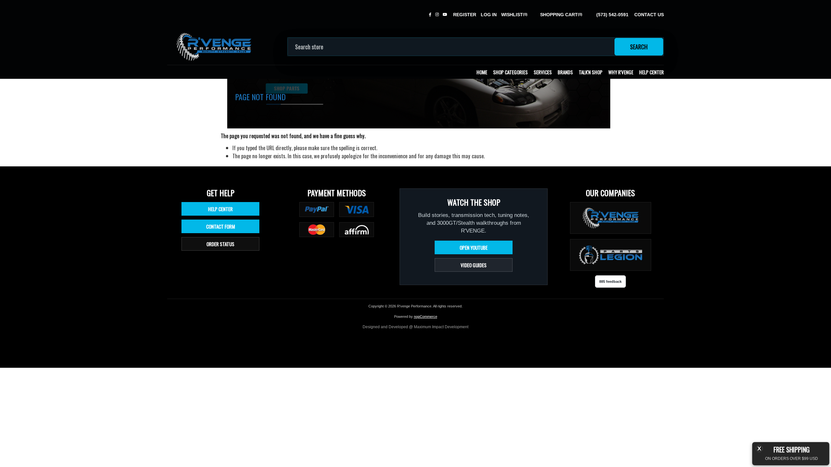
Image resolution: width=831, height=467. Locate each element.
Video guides (474, 265)
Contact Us (649, 14)
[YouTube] (445, 14)
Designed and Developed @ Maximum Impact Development (415, 327)
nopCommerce (425, 316)
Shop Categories (510, 72)
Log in (489, 14)
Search (639, 46)
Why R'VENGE (620, 72)
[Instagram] (437, 14)
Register (464, 14)
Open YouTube (474, 247)
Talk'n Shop (590, 72)
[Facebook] (430, 14)
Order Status (220, 243)
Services (543, 72)
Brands (565, 72)
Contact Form (220, 226)
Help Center (651, 72)
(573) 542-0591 (612, 14)
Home (482, 72)
